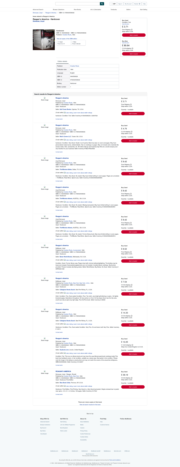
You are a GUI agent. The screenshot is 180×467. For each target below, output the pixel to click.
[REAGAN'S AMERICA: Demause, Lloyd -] (44, 371)
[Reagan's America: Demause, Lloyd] (44, 98)
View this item (125, 24)
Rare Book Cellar (65, 383)
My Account (128, 4)
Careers (82, 428)
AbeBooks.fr (75, 451)
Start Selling (143, 9)
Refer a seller (63, 431)
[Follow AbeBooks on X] (121, 424)
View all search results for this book (90, 404)
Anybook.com (64, 350)
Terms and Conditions (114, 460)
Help (144, 4)
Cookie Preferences (85, 434)
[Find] (102, 3)
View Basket (43, 434)
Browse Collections (58, 9)
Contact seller (59, 119)
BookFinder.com (90, 454)
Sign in (120, 4)
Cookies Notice (84, 437)
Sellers (128, 9)
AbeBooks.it (84, 451)
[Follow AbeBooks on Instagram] (121, 427)
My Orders (43, 431)
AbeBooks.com (54, 451)
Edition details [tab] (62, 61)
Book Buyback (64, 428)
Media (81, 424)
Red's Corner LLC (65, 136)
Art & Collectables (95, 9)
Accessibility (83, 440)
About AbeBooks (84, 421)
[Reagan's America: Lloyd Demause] (44, 158)
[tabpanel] (87, 76)
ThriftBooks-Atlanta (66, 198)
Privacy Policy (83, 431)
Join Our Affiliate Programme (67, 424)
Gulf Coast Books (65, 109)
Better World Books (66, 257)
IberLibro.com (117, 451)
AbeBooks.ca (107, 451)
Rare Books (77, 9)
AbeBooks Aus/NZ (95, 451)
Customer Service (104, 424)
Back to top (90, 413)
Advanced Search (38, 9)
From (61, 43)
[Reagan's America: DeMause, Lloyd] (44, 245)
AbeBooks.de (65, 451)
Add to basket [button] (134, 35)
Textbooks (114, 9)
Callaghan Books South (67, 290)
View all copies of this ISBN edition (67, 39)
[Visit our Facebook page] (121, 421)
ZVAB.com (127, 451)
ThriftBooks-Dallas (66, 169)
